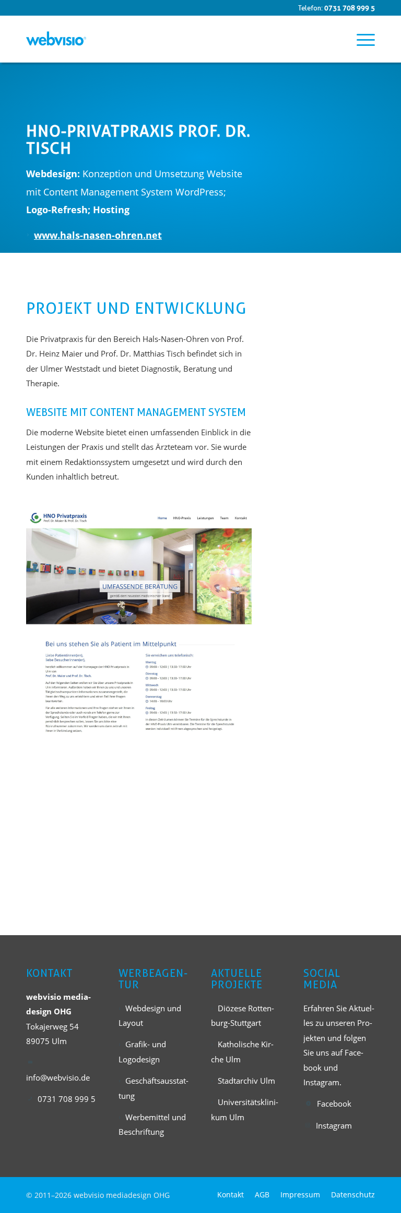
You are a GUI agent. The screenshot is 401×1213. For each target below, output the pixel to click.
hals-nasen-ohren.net (111, 235)
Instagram (334, 1125)
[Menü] (360, 39)
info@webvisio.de (58, 1077)
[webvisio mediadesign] (56, 39)
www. (47, 235)
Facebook (334, 1103)
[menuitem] (360, 39)
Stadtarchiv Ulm (246, 1080)
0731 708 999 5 (349, 8)
